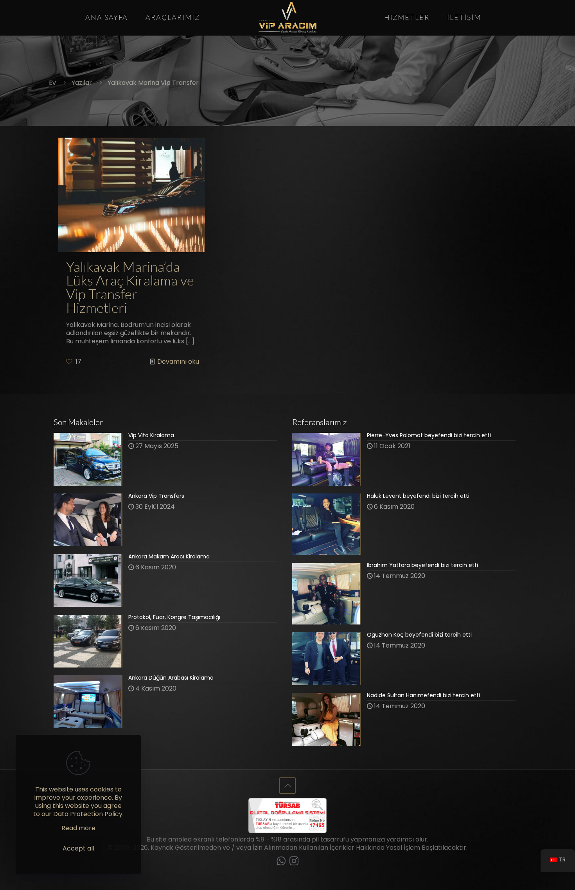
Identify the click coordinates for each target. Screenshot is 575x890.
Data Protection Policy (87, 813)
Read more (78, 828)
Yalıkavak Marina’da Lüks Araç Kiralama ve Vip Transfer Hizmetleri (130, 287)
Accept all (78, 848)
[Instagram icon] (294, 862)
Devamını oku (178, 361)
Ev (52, 82)
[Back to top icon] (287, 785)
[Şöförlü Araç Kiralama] (287, 17)
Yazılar (82, 82)
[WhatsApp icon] (281, 862)
